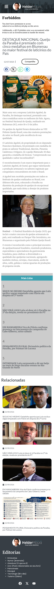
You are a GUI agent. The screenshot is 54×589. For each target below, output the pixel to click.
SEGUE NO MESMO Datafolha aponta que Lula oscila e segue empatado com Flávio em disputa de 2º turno (27, 293)
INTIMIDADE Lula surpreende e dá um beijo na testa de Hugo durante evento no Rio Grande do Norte (26, 365)
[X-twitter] (27, 583)
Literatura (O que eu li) (18, 563)
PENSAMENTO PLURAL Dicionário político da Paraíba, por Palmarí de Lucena (27, 347)
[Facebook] (20, 583)
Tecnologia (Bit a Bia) (17, 574)
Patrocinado (13, 568)
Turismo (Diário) (15, 576)
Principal (11, 571)
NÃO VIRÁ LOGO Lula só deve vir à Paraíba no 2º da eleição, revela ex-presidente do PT (26, 311)
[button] (6, 6)
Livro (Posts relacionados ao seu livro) (24, 566)
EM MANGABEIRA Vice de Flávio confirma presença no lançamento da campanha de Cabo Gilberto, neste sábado (25, 329)
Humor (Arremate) (16, 560)
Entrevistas (12, 558)
